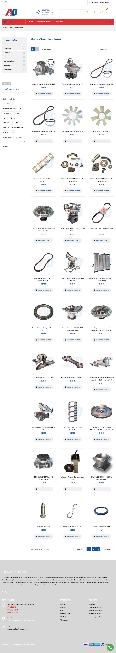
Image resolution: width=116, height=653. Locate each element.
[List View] (37, 49)
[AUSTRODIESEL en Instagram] (6, 2)
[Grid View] (33, 49)
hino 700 (22, 142)
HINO (4, 118)
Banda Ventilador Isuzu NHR (72, 527)
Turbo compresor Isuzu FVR (43, 377)
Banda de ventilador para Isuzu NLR (101, 84)
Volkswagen (8, 69)
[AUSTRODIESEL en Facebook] (106, 22)
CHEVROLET (7, 104)
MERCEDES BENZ (18, 127)
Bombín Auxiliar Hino (43, 527)
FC (21, 108)
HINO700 (6, 127)
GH (18, 113)
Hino (5, 57)
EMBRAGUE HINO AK (10, 108)
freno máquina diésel (9, 142)
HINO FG (18, 123)
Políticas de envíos (95, 614)
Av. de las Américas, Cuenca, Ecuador (20, 620)
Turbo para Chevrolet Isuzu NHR (72, 84)
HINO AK (12, 118)
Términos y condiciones (96, 617)
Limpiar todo (6, 83)
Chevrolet (7, 48)
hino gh (5, 146)
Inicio (31, 21)
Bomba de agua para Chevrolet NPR (43, 84)
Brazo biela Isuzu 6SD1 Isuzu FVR (72, 377)
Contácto (59, 21)
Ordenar (103, 49)
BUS (4, 99)
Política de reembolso (96, 607)
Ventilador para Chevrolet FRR (101, 131)
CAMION (12, 99)
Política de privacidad (96, 610)
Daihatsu (7, 53)
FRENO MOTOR (8, 113)
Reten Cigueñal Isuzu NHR (101, 527)
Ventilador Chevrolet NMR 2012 (72, 131)
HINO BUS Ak (7, 123)
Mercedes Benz (9, 61)
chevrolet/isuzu (7, 137)
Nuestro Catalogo (44, 21)
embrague (19, 137)
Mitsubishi (7, 65)
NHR (13, 132)
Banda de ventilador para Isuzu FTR (43, 131)
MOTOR (5, 132)
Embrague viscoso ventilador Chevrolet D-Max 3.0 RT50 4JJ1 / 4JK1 (101, 330)
